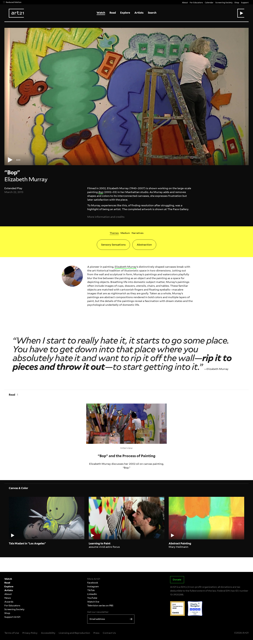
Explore (125, 12)
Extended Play (13, 188)
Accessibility (48, 633)
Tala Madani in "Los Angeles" (27, 543)
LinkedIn (92, 594)
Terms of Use (11, 633)
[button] (240, 13)
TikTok (91, 590)
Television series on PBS (100, 605)
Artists (138, 12)
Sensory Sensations (113, 244)
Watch (101, 12)
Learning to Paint (99, 543)
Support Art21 (12, 617)
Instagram (93, 586)
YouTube (92, 598)
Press (96, 633)
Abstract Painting (180, 543)
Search (152, 12)
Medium (125, 233)
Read (113, 12)
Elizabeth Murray (125, 266)
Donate (177, 579)
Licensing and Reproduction (74, 633)
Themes (114, 233)
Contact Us (109, 633)
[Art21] (16, 13)
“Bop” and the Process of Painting (107, 405)
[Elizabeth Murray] (72, 276)
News (7, 598)
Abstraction (144, 244)
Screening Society (223, 2)
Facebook (92, 582)
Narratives (137, 233)
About (185, 2)
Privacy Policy (29, 633)
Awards (8, 601)
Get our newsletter (98, 612)
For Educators (196, 2)
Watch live (93, 601)
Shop (236, 2)
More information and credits (105, 216)
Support (245, 2)
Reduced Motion (13, 2)
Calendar (209, 2)
